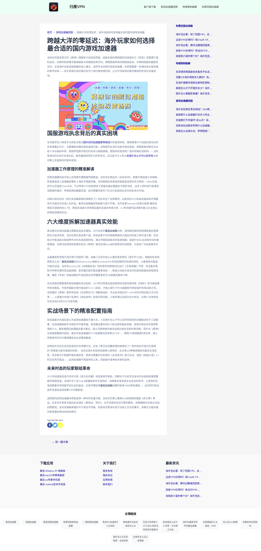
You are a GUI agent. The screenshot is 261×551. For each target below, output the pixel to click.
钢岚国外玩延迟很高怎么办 (130, 524)
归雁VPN (77, 7)
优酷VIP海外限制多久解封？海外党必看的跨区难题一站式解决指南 (194, 77)
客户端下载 (150, 7)
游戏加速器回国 (169, 7)
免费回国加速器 (210, 7)
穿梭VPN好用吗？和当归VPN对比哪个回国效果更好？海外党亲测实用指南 (194, 50)
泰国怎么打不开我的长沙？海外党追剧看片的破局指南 (194, 88)
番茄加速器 (11, 522)
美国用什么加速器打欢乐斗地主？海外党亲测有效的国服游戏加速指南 (194, 114)
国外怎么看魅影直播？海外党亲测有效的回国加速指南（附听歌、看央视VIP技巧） (194, 93)
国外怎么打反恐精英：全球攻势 (120, 539)
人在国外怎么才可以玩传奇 (138, 156)
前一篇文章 (60, 442)
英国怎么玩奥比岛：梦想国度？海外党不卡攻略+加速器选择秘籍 (194, 131)
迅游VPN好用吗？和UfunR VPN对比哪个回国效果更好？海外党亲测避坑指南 (194, 40)
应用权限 (108, 479)
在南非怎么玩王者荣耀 (140, 539)
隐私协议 (108, 475)
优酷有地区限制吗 (250, 524)
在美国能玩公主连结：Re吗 (210, 524)
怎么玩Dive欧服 (230, 522)
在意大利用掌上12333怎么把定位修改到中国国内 (150, 526)
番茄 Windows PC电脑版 (52, 471)
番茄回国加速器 (50, 522)
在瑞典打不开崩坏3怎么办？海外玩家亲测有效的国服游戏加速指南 (194, 120)
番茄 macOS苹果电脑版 (52, 475)
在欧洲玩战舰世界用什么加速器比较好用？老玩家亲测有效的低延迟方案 (194, 125)
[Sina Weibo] (60, 425)
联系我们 (108, 484)
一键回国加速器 (90, 522)
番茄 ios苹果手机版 (50, 479)
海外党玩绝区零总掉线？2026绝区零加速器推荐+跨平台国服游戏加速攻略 (194, 109)
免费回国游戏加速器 (70, 524)
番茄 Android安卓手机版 (52, 484)
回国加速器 (31, 522)
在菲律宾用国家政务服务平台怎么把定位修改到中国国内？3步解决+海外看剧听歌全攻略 (194, 72)
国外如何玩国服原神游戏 (96, 142)
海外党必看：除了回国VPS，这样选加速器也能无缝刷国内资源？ (194, 34)
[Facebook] (49, 425)
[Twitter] (55, 425)
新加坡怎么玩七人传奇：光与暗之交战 (170, 526)
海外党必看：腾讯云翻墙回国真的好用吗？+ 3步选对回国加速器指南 (194, 45)
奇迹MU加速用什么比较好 (111, 524)
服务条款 (108, 471)
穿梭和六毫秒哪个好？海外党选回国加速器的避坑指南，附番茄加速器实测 (194, 56)
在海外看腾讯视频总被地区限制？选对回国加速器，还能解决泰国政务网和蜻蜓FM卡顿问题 (194, 82)
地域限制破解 (189, 7)
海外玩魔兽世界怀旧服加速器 (190, 524)
